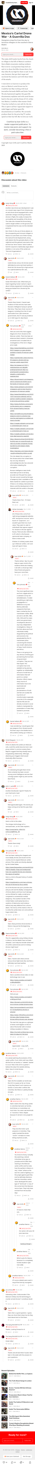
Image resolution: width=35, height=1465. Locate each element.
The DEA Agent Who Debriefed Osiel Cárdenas (19, 1417)
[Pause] (2, 23)
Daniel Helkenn (10, 277)
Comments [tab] (6, 186)
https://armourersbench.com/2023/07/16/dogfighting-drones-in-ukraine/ (21, 1009)
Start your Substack (12, 1456)
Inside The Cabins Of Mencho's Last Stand (21, 1403)
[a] (4, 1375)
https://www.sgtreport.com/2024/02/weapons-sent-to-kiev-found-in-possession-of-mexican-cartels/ (21, 389)
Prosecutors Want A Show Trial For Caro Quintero (20, 1396)
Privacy (17, 1450)
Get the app (27, 1456)
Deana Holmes (10, 933)
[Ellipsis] (32, 203)
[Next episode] (6, 23)
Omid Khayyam (11, 740)
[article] (17, 1376)
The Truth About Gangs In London (20, 1381)
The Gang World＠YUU (13, 1325)
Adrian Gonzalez (17, 509)
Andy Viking (9, 203)
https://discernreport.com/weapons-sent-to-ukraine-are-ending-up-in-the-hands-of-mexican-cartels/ (22, 381)
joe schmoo (9, 1290)
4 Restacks (23, 173)
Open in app (9, 28)
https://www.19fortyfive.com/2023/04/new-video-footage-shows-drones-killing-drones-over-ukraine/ (21, 1017)
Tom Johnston (14, 326)
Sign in (31, 2)
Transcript (24, 28)
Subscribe (24, 2)
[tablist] (9, 186)
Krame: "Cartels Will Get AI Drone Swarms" (20, 1389)
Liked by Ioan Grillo (12, 205)
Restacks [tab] (14, 186)
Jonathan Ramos (11, 1053)
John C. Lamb (10, 786)
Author (10, 260)
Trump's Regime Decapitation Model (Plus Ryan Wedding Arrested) (21, 1424)
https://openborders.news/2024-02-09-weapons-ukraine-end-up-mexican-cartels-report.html (21, 360)
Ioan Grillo (4, 48)
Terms (23, 1450)
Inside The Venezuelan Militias (19, 1409)
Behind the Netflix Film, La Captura (20, 1374)
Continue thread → (26, 1244)
